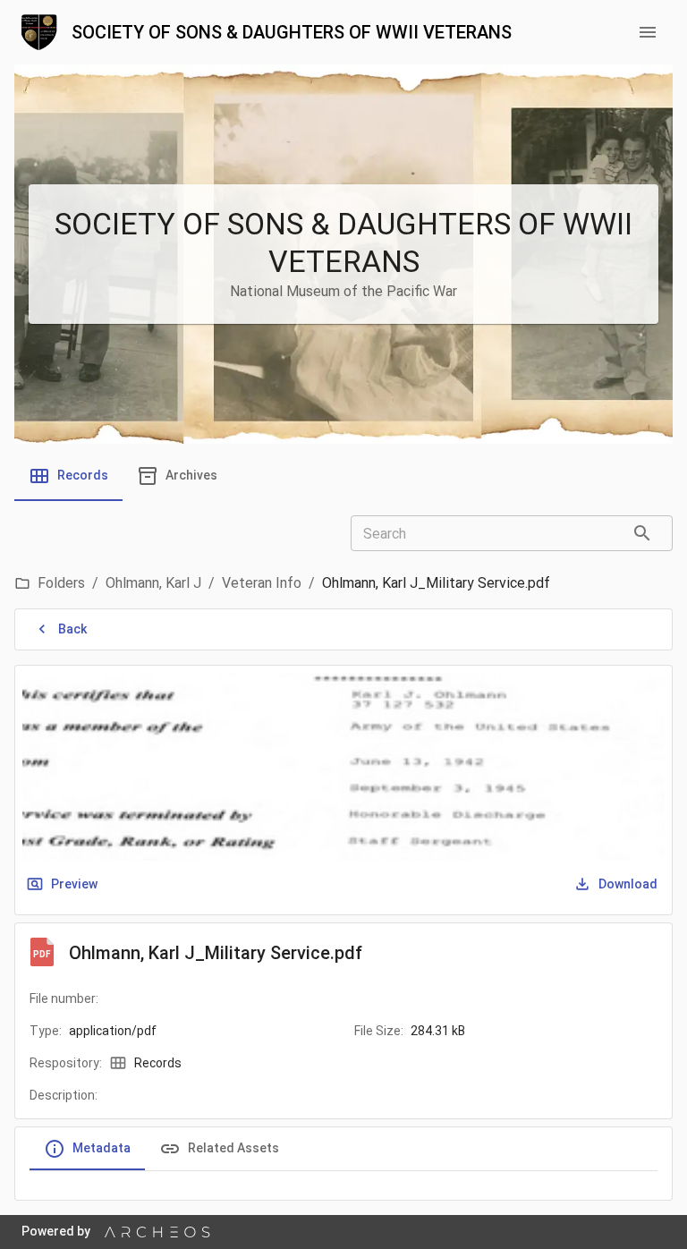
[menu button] (648, 32)
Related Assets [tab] (233, 1148)
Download (627, 884)
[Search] (642, 533)
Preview (74, 884)
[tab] (68, 476)
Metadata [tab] (101, 1148)
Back (72, 629)
